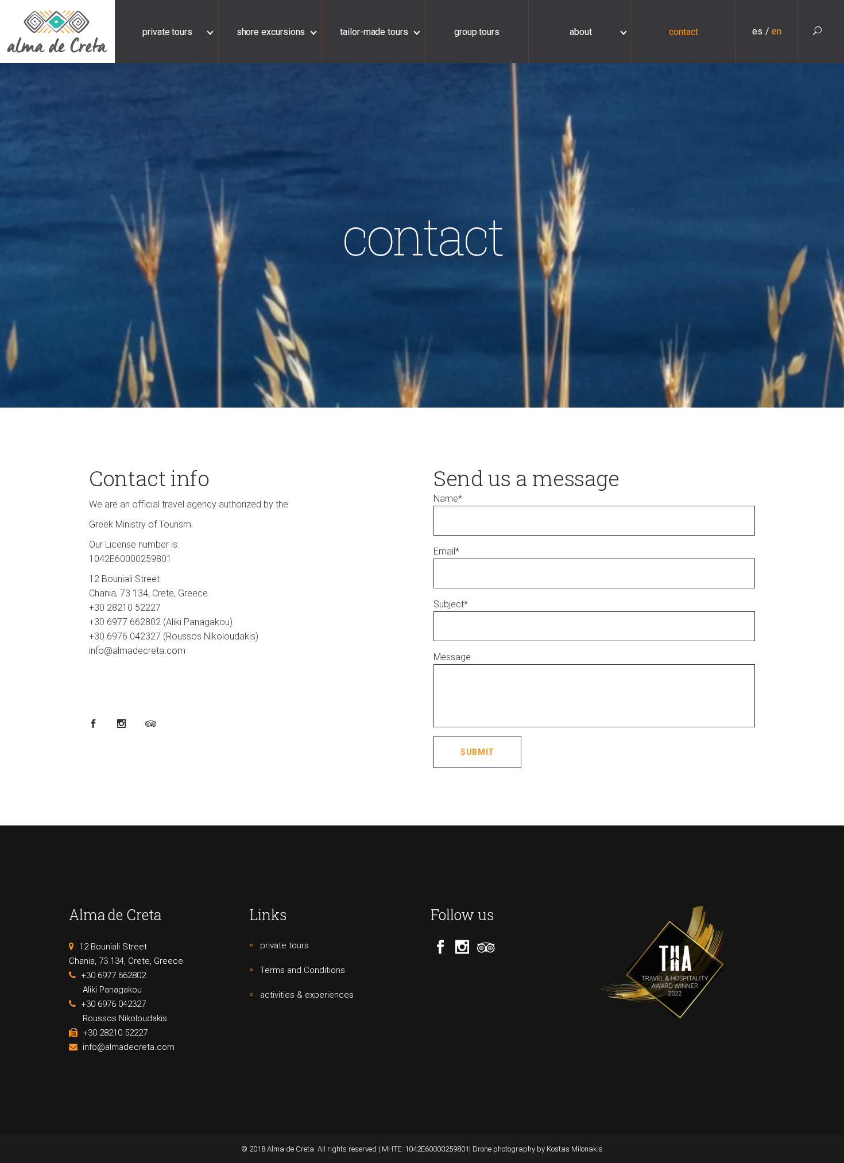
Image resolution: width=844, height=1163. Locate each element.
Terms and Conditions (302, 970)
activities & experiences (307, 995)
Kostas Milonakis (575, 1149)
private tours (284, 945)
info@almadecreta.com (137, 650)
